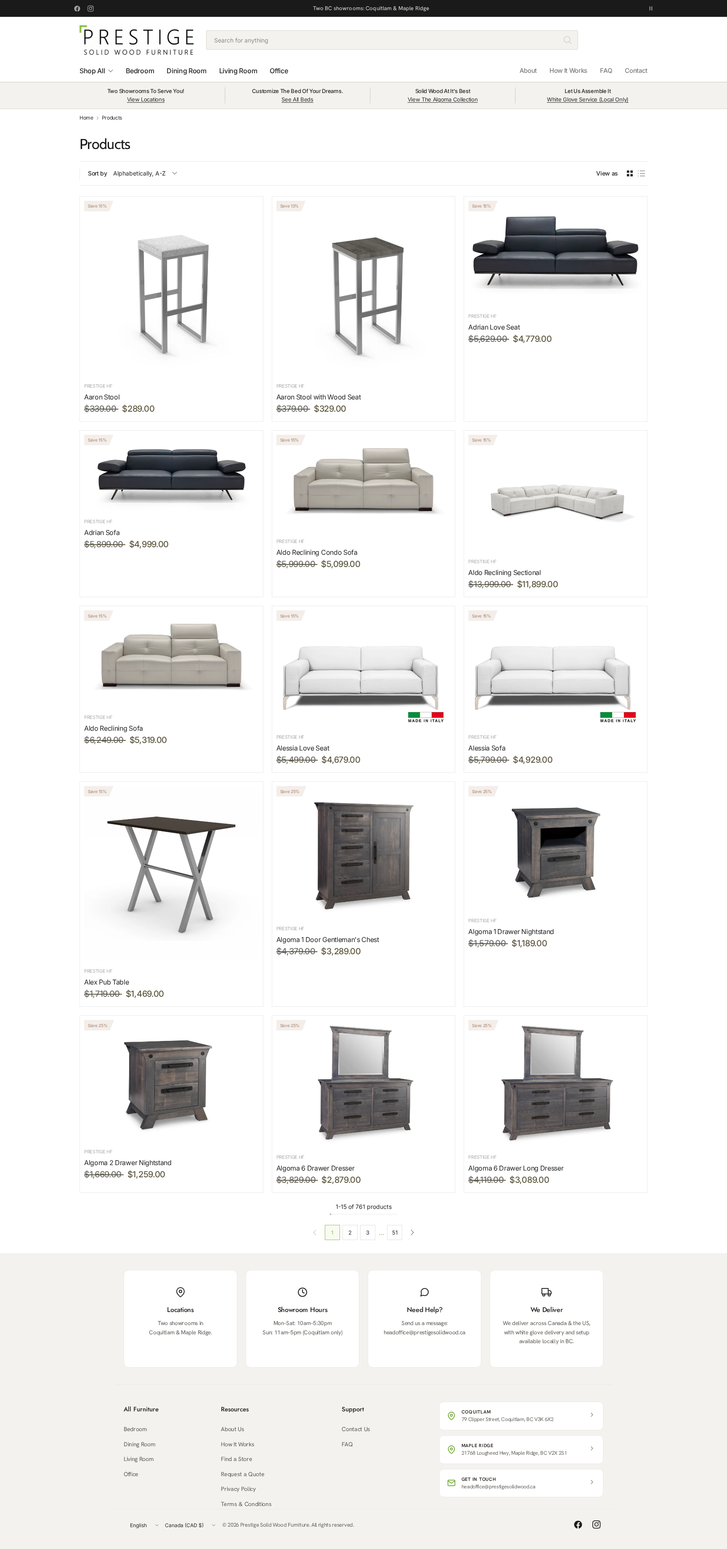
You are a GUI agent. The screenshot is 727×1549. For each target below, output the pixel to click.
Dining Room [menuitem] (186, 71)
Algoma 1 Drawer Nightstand (511, 931)
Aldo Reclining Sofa (113, 728)
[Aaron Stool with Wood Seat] (363, 288)
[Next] (412, 1232)
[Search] (567, 40)
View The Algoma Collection (443, 99)
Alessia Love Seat (302, 748)
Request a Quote (242, 1474)
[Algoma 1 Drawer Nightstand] (555, 848)
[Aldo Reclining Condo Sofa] (363, 483)
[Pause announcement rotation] (651, 8)
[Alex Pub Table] (171, 873)
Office (131, 1474)
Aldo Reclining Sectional (504, 572)
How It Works (568, 71)
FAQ (606, 71)
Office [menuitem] (279, 71)
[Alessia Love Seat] (363, 668)
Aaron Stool (101, 397)
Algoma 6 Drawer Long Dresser (515, 1168)
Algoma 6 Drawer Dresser (315, 1168)
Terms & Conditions (246, 1504)
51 (394, 1232)
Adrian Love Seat (494, 327)
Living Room (139, 1459)
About (528, 71)
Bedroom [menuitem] (140, 71)
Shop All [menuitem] (92, 71)
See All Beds (297, 99)
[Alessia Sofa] (555, 668)
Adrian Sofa (101, 532)
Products (112, 117)
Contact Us (356, 1429)
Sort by (97, 173)
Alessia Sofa (486, 748)
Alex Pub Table (106, 982)
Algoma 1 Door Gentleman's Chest (327, 939)
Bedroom (135, 1429)
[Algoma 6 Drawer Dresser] (363, 1083)
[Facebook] (77, 8)
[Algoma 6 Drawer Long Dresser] (555, 1083)
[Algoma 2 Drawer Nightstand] (171, 1080)
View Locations (146, 99)
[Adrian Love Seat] (555, 253)
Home (86, 117)
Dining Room (139, 1444)
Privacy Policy (238, 1489)
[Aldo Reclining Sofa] (171, 658)
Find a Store (236, 1459)
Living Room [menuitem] (238, 71)
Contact (636, 71)
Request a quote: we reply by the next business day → (371, 8)
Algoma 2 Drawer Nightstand (128, 1162)
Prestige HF (98, 386)
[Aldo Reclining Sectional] (555, 493)
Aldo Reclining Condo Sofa (317, 552)
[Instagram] (90, 8)
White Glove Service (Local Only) (588, 99)
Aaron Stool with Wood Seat (318, 397)
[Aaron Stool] (171, 288)
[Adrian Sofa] (171, 473)
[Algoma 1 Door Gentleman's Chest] (363, 852)
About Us (232, 1429)
